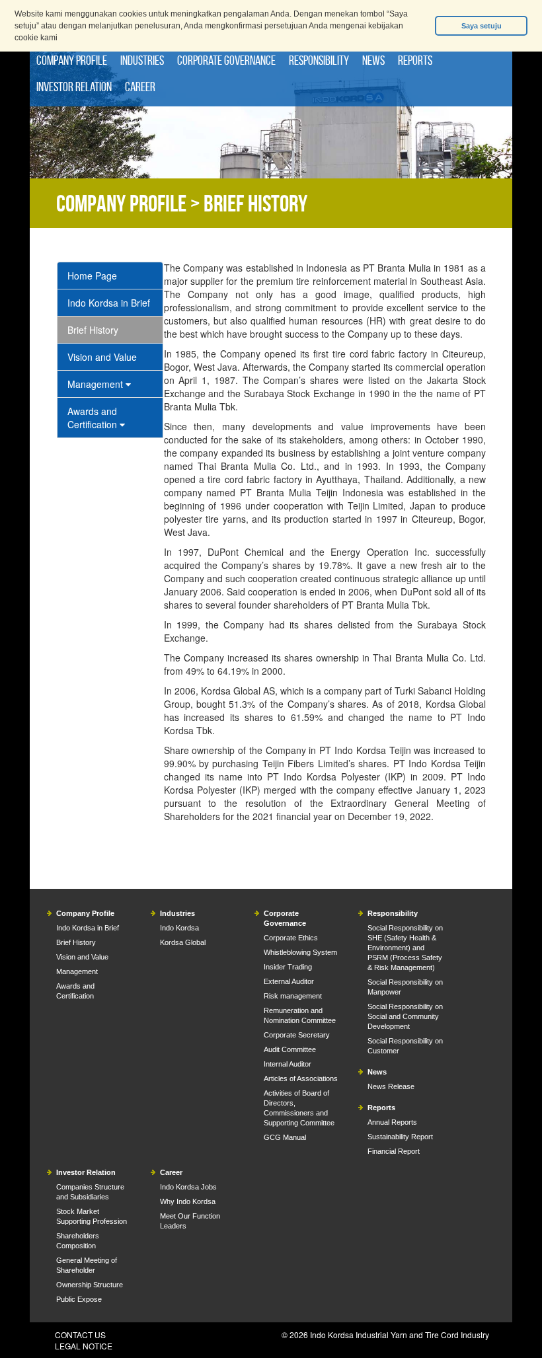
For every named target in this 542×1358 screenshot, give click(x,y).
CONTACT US (80, 1334)
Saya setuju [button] (481, 26)
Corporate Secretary (297, 1035)
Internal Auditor (287, 1064)
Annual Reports (392, 1122)
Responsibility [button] (319, 60)
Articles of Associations (301, 1078)
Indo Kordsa (179, 928)
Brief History (92, 329)
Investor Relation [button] (74, 86)
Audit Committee (290, 1049)
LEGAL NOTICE (83, 1345)
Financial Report (394, 1151)
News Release (391, 1086)
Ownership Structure (89, 1285)
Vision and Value (102, 356)
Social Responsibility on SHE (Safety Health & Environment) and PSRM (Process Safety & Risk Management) (405, 947)
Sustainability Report (400, 1137)
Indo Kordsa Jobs (188, 1187)
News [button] (373, 60)
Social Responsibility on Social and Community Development (405, 1016)
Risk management (293, 996)
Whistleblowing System (300, 952)
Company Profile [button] (71, 60)
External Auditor (289, 981)
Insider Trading (288, 967)
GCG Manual (285, 1137)
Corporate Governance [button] (226, 60)
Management (96, 384)
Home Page (92, 275)
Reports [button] (415, 60)
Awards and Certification (93, 417)
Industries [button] (142, 60)
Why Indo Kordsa (187, 1201)
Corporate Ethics (291, 938)
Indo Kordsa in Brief (108, 302)
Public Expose (79, 1299)
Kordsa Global (183, 942)
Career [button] (140, 86)
